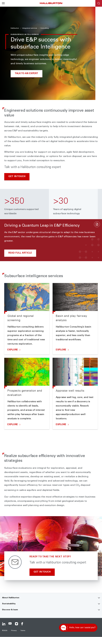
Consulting (44, 28)
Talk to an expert (26, 73)
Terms (22, 630)
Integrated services (30, 28)
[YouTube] (10, 623)
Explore (13, 350)
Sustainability (9, 604)
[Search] (98, 3)
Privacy (14, 630)
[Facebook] (23, 623)
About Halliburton (10, 598)
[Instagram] (16, 623)
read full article (20, 253)
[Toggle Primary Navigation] (3, 3)
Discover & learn (10, 610)
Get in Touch (16, 176)
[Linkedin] (3, 623)
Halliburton (15, 28)
